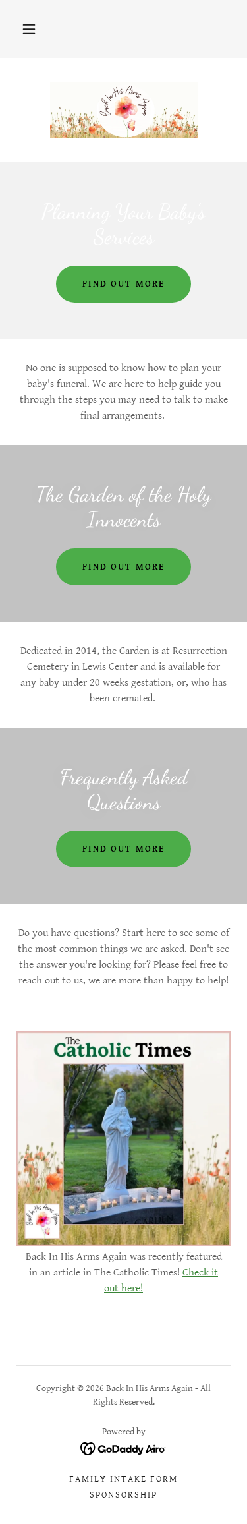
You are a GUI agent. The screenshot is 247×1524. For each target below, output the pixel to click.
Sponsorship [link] (123, 1495)
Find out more (123, 284)
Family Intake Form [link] (123, 1479)
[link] (124, 110)
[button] (29, 29)
